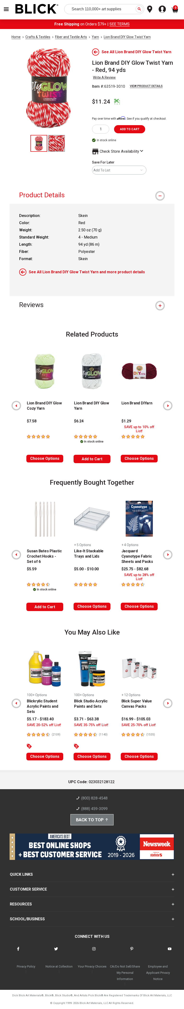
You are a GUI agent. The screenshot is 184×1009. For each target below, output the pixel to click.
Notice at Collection (59, 966)
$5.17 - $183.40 (40, 719)
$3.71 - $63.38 (86, 719)
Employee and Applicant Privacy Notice (158, 973)
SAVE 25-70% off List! (138, 725)
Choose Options (44, 458)
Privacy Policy (26, 966)
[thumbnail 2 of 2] (56, 143)
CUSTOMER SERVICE (28, 889)
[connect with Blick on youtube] (169, 952)
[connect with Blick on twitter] (56, 952)
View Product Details (146, 86)
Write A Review (104, 77)
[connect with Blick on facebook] (18, 952)
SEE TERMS (119, 24)
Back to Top (90, 819)
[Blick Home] (36, 9)
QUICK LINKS (21, 874)
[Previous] (16, 405)
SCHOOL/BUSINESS (27, 919)
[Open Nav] (6, 9)
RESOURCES (21, 904)
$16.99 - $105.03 (135, 719)
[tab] (92, 195)
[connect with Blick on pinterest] (132, 952)
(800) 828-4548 (94, 798)
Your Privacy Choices (92, 966)
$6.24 (79, 421)
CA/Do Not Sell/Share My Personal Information (125, 973)
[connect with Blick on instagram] (94, 952)
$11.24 (101, 101)
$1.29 (126, 421)
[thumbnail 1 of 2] (38, 143)
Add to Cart (92, 459)
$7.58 (31, 421)
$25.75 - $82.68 (134, 569)
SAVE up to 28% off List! (139, 577)
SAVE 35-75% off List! (91, 725)
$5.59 (31, 569)
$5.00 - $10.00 (86, 569)
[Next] (167, 405)
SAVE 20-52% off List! (44, 725)
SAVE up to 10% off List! (139, 429)
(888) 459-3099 (94, 808)
